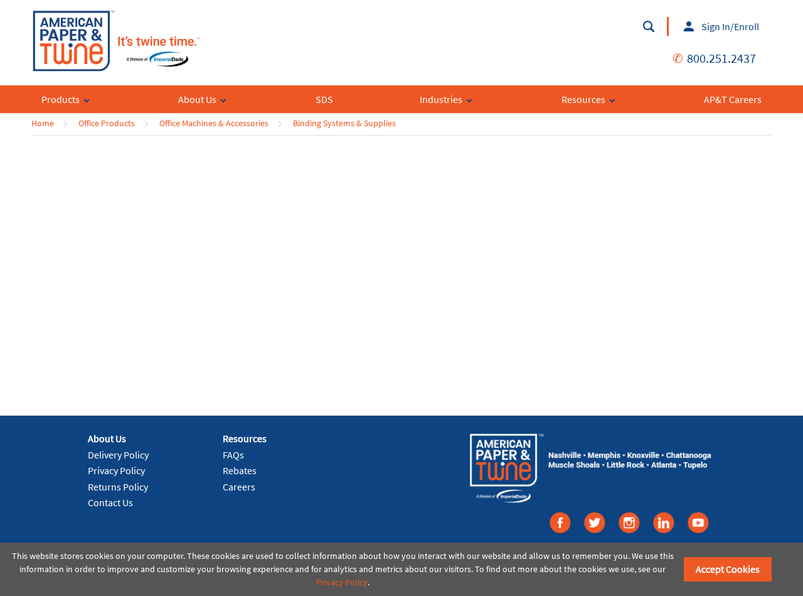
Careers (239, 486)
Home (42, 123)
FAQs (233, 454)
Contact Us (110, 502)
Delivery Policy (118, 454)
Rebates (240, 470)
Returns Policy (118, 486)
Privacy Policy (116, 470)
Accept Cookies (728, 569)
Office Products (106, 123)
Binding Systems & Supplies (344, 123)
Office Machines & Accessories (214, 123)
